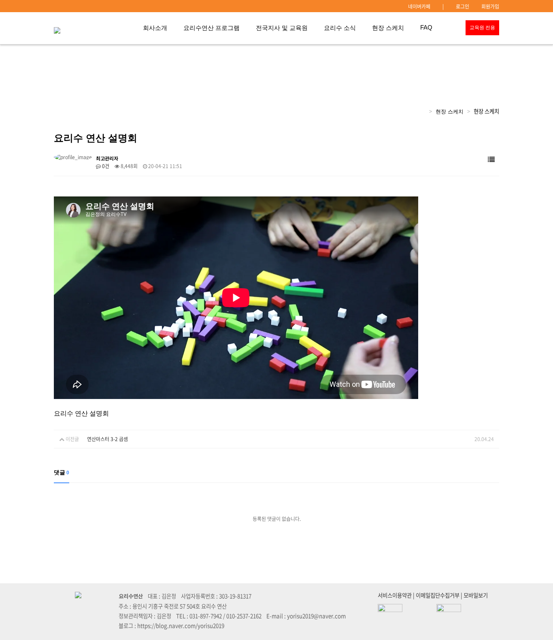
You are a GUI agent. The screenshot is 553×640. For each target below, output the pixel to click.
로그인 (462, 6)
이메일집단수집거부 (437, 595)
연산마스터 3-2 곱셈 (107, 439)
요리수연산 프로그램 (211, 28)
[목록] (491, 160)
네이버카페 (419, 6)
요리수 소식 (340, 28)
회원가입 (490, 6)
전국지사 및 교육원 (282, 28)
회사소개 (155, 28)
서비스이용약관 (395, 595)
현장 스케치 (388, 28)
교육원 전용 (482, 27)
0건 (105, 166)
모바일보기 (476, 595)
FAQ (426, 27)
